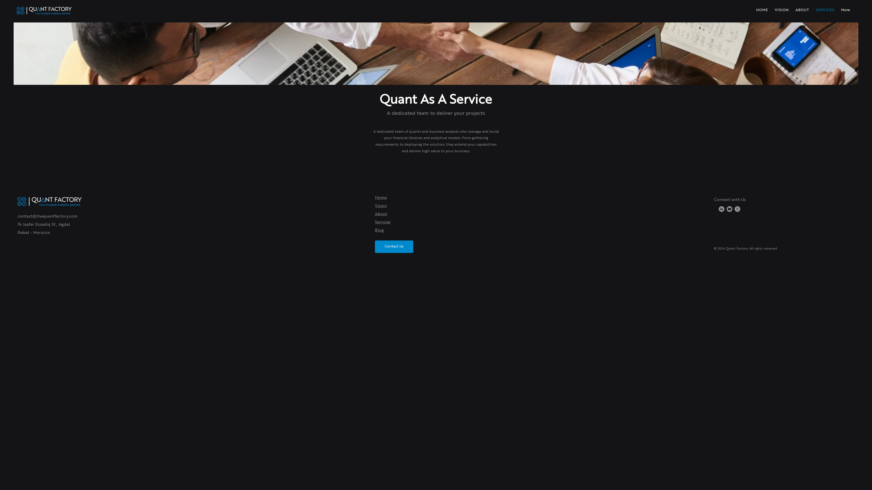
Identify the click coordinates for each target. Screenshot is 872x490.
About (381, 214)
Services (383, 222)
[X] (737, 209)
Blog (379, 230)
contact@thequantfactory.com (47, 216)
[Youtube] (729, 209)
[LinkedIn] (721, 209)
